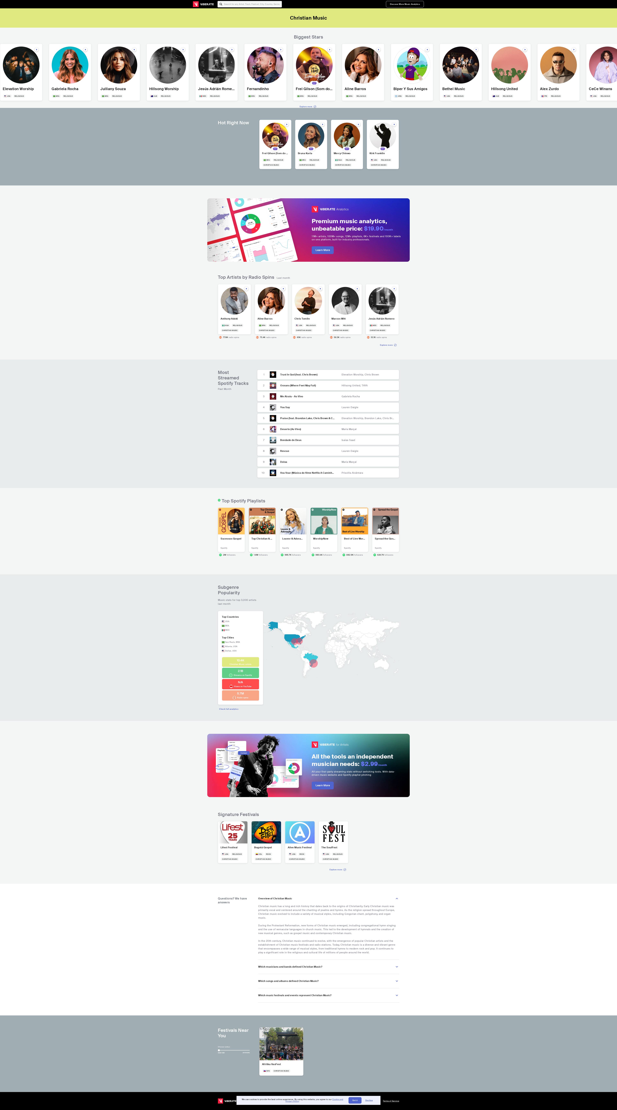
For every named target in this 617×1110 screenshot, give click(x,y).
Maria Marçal (349, 429)
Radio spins (242, 697)
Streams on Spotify (243, 675)
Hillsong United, (352, 385)
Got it (355, 1100)
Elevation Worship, (353, 374)
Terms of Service (391, 1101)
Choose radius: (224, 1047)
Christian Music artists (240, 664)
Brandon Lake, (374, 418)
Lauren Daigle (350, 407)
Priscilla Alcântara (352, 472)
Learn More (323, 250)
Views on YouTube (243, 686)
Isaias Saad (348, 440)
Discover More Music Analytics (405, 4)
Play (36, 50)
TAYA (365, 385)
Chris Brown (372, 374)
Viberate (203, 4)
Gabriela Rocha (351, 396)
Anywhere (246, 1052)
